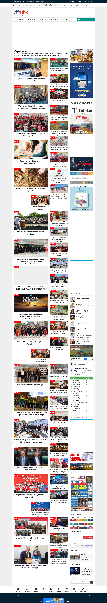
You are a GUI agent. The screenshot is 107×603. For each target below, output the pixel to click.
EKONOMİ (25, 5)
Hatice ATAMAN (81, 334)
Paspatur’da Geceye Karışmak (83, 318)
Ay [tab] (92, 359)
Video (43, 591)
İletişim (67, 591)
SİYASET (32, 5)
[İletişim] (76, 1)
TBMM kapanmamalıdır (81, 329)
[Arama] (73, 1)
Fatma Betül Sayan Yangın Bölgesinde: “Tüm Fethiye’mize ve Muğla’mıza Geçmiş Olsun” (81, 370)
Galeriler (36, 591)
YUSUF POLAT (80, 322)
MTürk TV (90, 595)
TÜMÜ (91, 294)
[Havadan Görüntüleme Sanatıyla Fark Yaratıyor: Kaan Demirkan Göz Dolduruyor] (75, 556)
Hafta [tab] (89, 359)
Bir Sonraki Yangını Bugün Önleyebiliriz (82, 312)
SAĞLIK (63, 5)
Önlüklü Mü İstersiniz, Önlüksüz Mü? (84, 306)
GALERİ (77, 5)
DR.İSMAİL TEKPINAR (82, 340)
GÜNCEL (18, 5)
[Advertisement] (64, 12)
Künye (74, 591)
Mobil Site (18, 591)
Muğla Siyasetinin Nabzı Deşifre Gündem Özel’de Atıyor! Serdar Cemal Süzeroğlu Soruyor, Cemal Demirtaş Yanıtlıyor (81, 571)
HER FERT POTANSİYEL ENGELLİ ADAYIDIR (83, 342)
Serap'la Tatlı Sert (82, 310)
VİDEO (82, 5)
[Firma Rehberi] (79, 1)
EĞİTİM (51, 5)
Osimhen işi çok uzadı (81, 324)
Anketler (59, 591)
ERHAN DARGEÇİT (81, 328)
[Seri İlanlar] (82, 1)
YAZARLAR (70, 5)
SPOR (38, 5)
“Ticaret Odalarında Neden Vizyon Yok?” (84, 300)
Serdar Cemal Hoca (82, 298)
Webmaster (83, 591)
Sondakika (27, 591)
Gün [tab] (85, 359)
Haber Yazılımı (65, 601)
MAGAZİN (45, 5)
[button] (87, 5)
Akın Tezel (79, 304)
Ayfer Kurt (79, 316)
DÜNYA (57, 5)
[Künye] (88, 1)
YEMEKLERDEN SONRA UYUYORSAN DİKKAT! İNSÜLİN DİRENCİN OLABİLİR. (84, 336)
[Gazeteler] (85, 1)
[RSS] (92, 1)
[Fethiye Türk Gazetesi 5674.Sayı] (81, 493)
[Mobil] (70, 1)
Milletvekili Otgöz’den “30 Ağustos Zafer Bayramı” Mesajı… (81, 364)
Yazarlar (51, 591)
